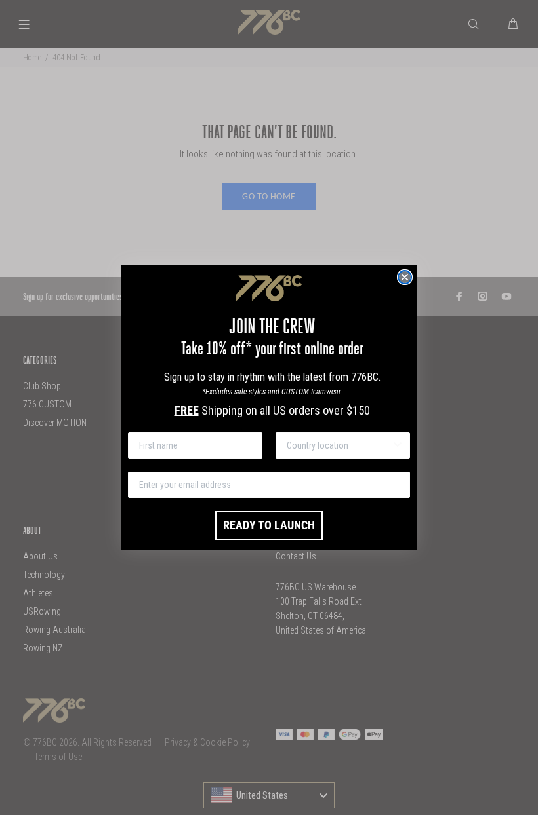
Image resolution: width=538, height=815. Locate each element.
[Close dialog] (404, 277)
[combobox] (339, 445)
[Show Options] (397, 445)
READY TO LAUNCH (269, 525)
